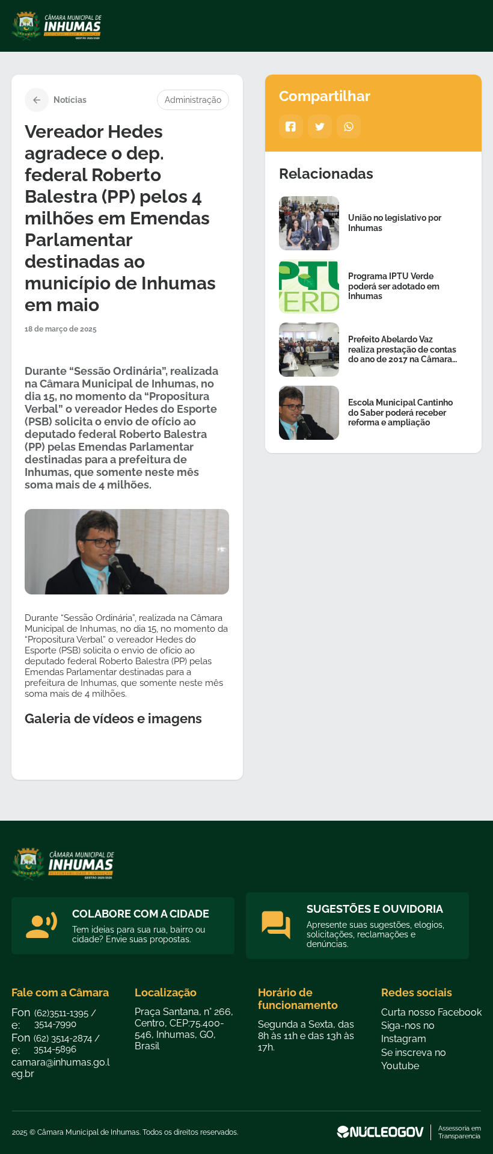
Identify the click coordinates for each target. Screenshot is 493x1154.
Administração (193, 100)
